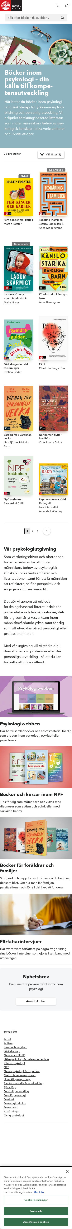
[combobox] (36, 17)
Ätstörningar (12, 1111)
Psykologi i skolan (15, 1103)
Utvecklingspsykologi (17, 1079)
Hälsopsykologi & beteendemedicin (26, 1059)
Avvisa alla (36, 1210)
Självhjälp (10, 1087)
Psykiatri (9, 1099)
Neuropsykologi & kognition (22, 1071)
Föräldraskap (12, 1051)
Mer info (39, 1192)
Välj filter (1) (53, 154)
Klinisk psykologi (14, 1063)
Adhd (7, 1039)
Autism (8, 1043)
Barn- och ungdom (15, 1047)
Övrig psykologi (14, 1115)
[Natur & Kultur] (11, 5)
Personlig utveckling (16, 1091)
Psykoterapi (11, 1107)
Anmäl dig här (36, 1001)
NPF (6, 1067)
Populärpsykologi (15, 1095)
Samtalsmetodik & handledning (23, 1083)
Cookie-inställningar (36, 1199)
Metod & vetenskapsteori (20, 1075)
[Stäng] (67, 1171)
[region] (36, 1197)
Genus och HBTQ (14, 1055)
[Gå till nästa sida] (47, 531)
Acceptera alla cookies (36, 1221)
